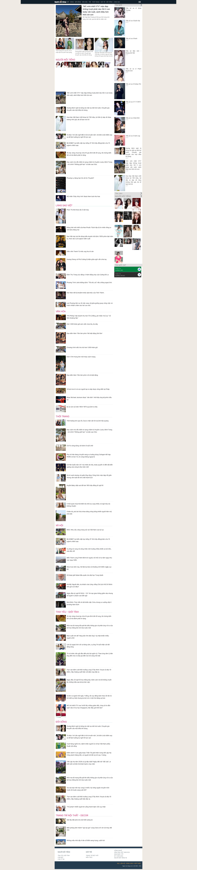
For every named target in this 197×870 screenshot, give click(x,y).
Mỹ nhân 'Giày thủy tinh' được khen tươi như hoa (83, 194)
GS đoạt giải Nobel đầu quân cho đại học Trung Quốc (85, 593)
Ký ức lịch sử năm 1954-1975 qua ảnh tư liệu (82, 404)
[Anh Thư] (70, 65)
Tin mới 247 (120, 313)
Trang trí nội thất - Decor (72, 833)
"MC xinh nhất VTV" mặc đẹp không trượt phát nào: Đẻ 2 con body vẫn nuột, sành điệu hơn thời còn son (96, 10)
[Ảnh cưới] (107, 63)
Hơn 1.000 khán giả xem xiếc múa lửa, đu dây (82, 321)
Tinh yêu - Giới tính (67, 629)
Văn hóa (84, 2)
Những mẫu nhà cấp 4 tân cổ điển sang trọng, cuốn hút (86, 858)
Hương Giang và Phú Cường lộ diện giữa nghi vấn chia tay (87, 257)
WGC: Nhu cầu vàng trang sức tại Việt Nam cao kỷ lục (85, 547)
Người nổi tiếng (65, 59)
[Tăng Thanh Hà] (62, 65)
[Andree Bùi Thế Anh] (75, 65)
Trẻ (90, 2)
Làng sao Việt (64, 202)
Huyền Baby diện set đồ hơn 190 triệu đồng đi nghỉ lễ (85, 483)
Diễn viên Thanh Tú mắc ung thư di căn (80, 249)
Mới (68, 2)
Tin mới (118, 5)
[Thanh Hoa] (94, 65)
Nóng (72, 2)
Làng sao (117, 2)
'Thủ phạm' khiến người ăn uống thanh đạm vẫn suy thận (86, 824)
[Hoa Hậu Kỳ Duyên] (66, 65)
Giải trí (103, 2)
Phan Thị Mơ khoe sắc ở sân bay (78, 207)
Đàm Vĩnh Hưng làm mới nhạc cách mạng (81, 354)
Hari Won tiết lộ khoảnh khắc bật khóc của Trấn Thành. (85, 290)
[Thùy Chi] (80, 65)
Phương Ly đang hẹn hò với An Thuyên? (80, 175)
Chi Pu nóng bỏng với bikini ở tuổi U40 (80, 443)
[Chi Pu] (88, 65)
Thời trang (96, 2)
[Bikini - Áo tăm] (84, 65)
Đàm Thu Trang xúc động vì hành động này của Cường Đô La (88, 272)
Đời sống (78, 2)
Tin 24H (118, 241)
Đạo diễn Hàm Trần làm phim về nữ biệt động (82, 372)
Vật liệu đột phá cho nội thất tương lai (80, 837)
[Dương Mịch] (58, 65)
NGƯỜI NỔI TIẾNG (123, 244)
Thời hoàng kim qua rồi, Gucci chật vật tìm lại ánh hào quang (88, 418)
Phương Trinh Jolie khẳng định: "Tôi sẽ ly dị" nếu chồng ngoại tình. (89, 280)
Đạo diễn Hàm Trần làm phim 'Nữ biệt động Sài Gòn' (84, 331)
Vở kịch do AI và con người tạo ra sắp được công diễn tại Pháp (88, 386)
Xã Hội (59, 542)
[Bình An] (101, 65)
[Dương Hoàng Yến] (107, 67)
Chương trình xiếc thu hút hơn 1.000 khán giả (82, 345)
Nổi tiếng (109, 2)
